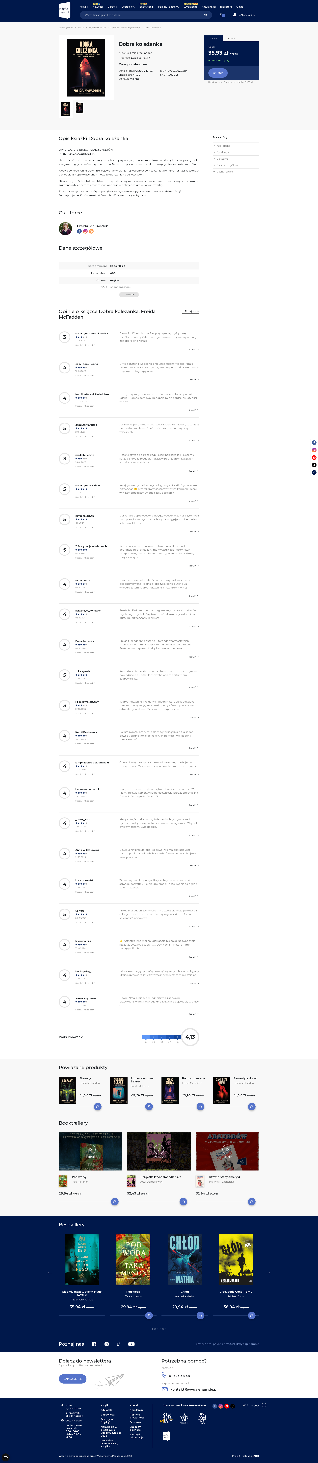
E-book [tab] (232, 38)
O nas (239, 6)
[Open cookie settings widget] (6, 1457)
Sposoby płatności (135, 1428)
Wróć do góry (251, 1405)
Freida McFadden (141, 52)
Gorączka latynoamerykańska (160, 1177)
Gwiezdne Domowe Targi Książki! (110, 1443)
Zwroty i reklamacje (136, 1436)
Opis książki (223, 152)
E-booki (112, 6)
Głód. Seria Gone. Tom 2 (236, 1291)
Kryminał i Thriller (97, 27)
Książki (84, 6)
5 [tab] (163, 1329)
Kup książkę (223, 145)
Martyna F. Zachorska (221, 1181)
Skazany (85, 1078)
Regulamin (136, 1410)
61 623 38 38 (179, 1376)
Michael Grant (236, 1296)
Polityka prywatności (137, 1416)
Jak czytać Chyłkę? (107, 1421)
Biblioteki (226, 6)
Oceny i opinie (224, 171)
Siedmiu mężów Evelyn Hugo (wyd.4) (82, 1293)
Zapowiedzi (147, 6)
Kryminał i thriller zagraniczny (125, 27)
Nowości (98, 6)
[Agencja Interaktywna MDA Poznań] (256, 1456)
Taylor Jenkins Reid (82, 1299)
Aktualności (209, 6)
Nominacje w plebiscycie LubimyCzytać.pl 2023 (111, 1431)
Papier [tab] (213, 38)
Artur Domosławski (151, 1181)
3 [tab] (158, 1329)
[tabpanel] (82, 1275)
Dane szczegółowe (227, 165)
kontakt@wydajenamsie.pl (193, 1389)
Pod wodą (79, 1177)
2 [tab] (155, 1329)
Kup (220, 73)
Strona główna (66, 27)
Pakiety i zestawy (168, 6)
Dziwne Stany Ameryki (224, 1177)
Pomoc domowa (193, 1078)
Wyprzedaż (190, 6)
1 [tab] (152, 1329)
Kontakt (135, 1405)
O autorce (222, 158)
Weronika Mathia (184, 1296)
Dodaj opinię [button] (192, 311)
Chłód (185, 1291)
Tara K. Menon (80, 1181)
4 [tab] (160, 1329)
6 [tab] (165, 1329)
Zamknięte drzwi (245, 1078)
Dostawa (135, 1422)
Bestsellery (128, 6)
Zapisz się (70, 1378)
